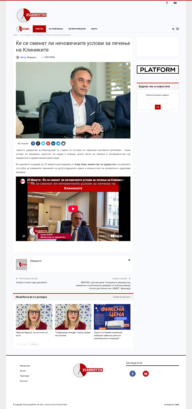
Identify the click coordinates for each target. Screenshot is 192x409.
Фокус (94, 29)
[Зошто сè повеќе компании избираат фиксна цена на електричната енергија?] (112, 317)
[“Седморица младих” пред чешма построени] (73, 317)
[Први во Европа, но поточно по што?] (34, 317)
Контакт (24, 381)
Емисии (39, 29)
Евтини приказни (77, 29)
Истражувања (56, 29)
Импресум (25, 366)
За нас (23, 371)
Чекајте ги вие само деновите (31, 282)
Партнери (24, 376)
